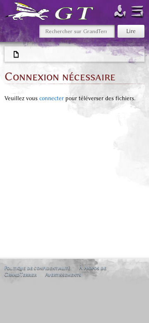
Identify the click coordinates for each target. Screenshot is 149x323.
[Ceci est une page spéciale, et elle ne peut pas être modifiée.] (16, 54)
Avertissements (63, 274)
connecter (51, 98)
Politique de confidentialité (37, 268)
